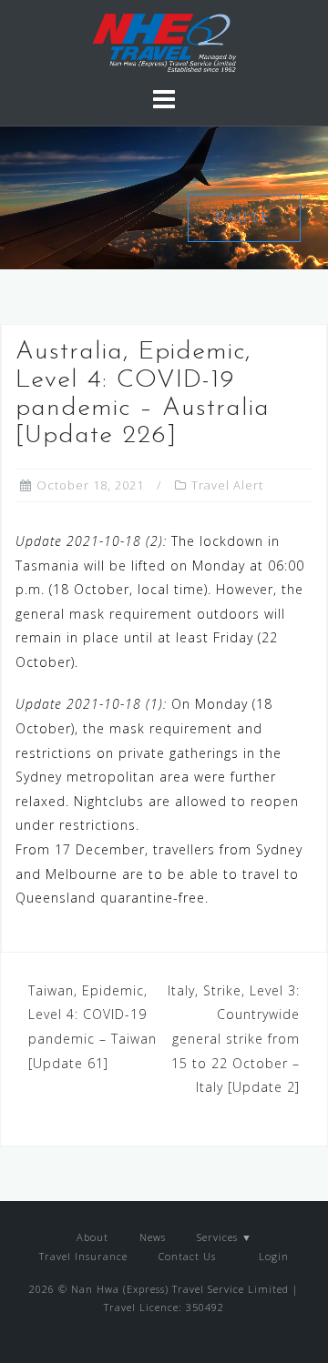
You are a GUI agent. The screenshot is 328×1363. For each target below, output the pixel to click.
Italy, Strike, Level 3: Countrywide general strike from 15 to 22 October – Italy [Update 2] (234, 1038)
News (152, 1237)
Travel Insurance (83, 1256)
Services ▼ (224, 1237)
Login (272, 1256)
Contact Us (187, 1256)
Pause (244, 217)
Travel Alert (227, 485)
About (92, 1237)
